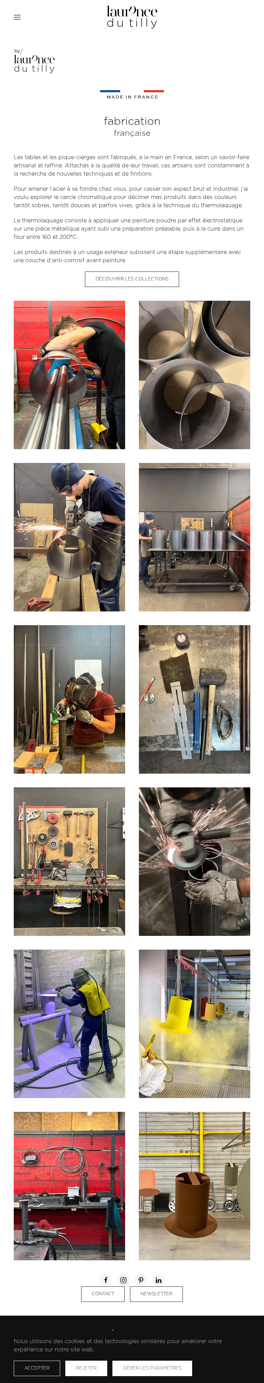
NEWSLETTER (156, 1294)
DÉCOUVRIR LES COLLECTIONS (132, 279)
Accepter (37, 1368)
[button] (17, 17)
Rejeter (86, 1368)
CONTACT (103, 1294)
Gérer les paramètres (152, 1368)
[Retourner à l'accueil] (132, 17)
